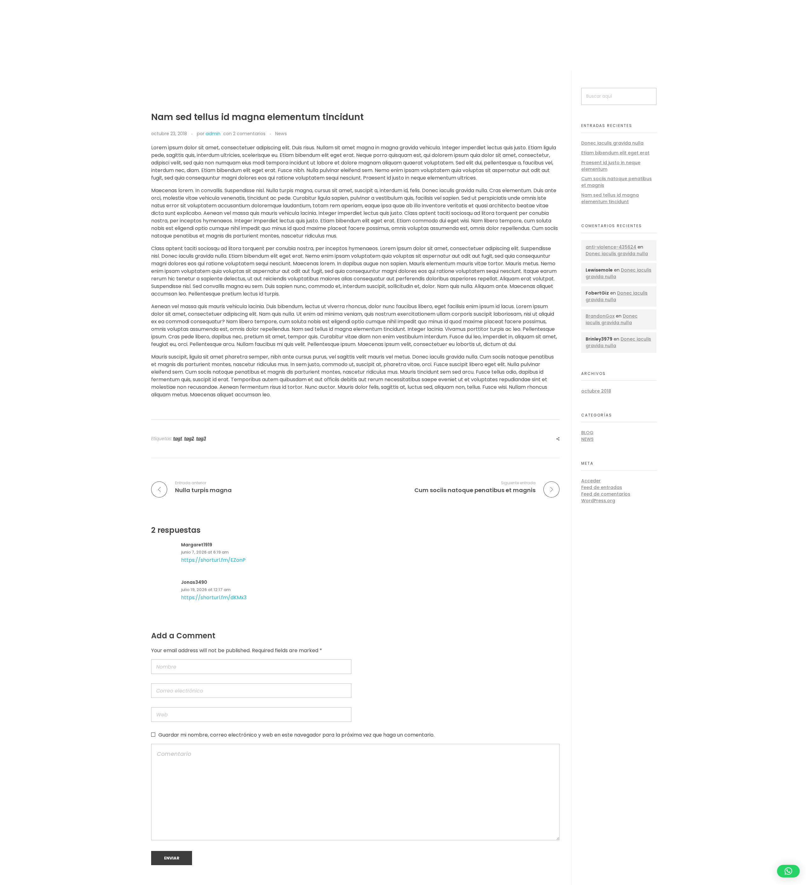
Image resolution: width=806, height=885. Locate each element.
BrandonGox (600, 316)
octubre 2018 (596, 391)
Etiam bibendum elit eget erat (615, 153)
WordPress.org (598, 500)
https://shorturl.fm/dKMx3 (214, 597)
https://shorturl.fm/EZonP (213, 560)
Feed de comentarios (605, 494)
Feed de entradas (601, 487)
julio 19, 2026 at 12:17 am (205, 590)
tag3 (201, 438)
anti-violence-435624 (611, 247)
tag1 (177, 438)
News (281, 133)
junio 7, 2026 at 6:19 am (205, 552)
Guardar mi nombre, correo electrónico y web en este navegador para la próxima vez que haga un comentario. (296, 734)
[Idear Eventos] (244, 42)
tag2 (189, 438)
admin (213, 133)
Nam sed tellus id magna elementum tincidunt (610, 198)
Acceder (591, 481)
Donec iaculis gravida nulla (612, 143)
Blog (587, 432)
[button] (788, 871)
